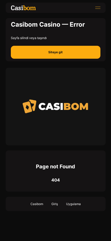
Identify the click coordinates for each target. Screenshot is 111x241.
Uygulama (73, 204)
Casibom (36, 204)
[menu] (97, 7)
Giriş (54, 204)
